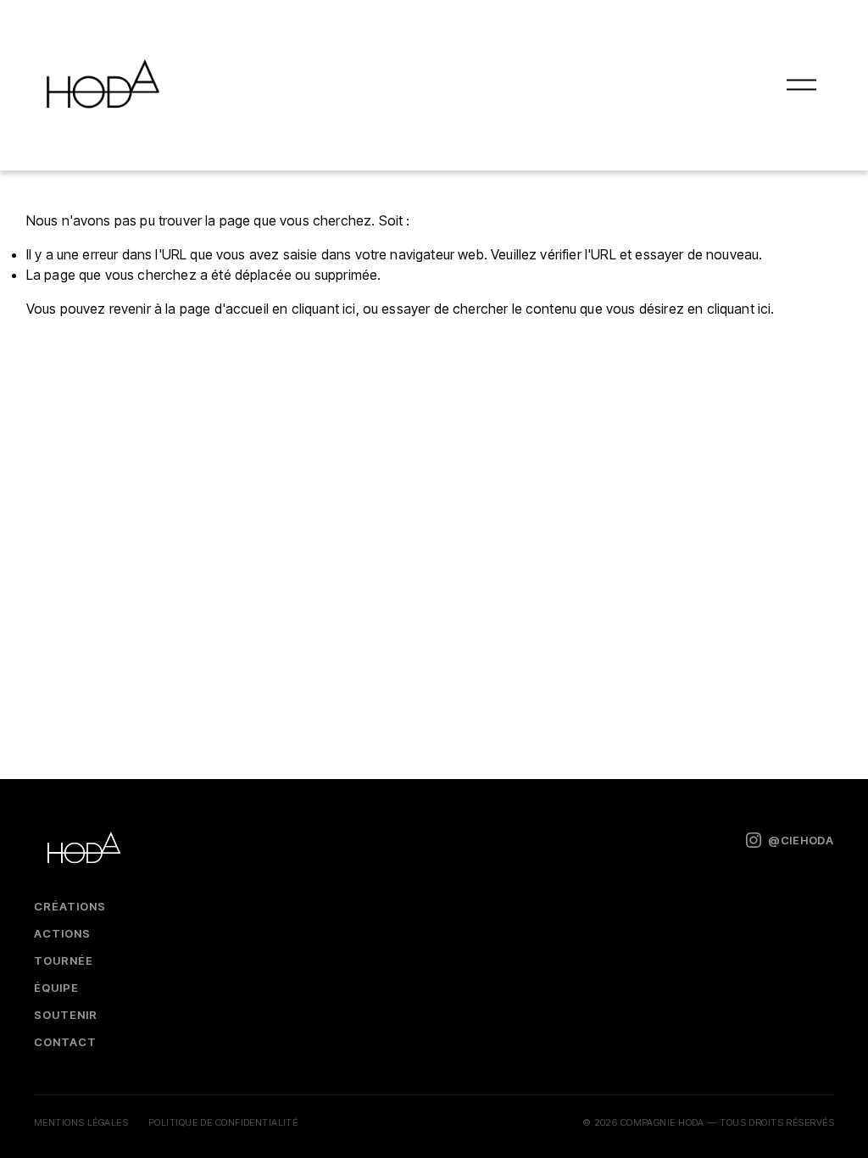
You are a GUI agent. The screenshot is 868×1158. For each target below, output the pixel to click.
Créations (70, 906)
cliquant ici (324, 308)
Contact (65, 1042)
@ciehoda (801, 840)
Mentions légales (81, 1122)
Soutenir (65, 1015)
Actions (62, 933)
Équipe (56, 987)
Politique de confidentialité (223, 1122)
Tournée (63, 960)
